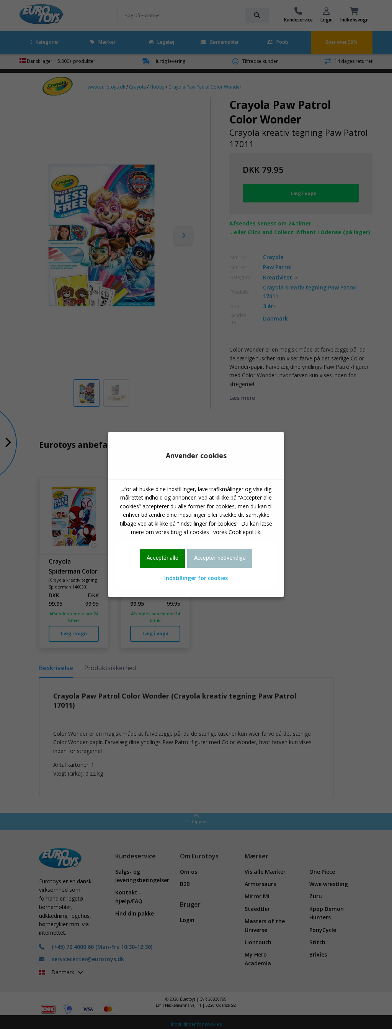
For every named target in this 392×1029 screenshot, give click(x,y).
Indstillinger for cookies (196, 578)
